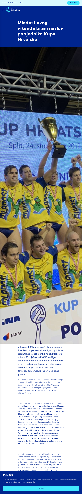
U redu (41, 488)
